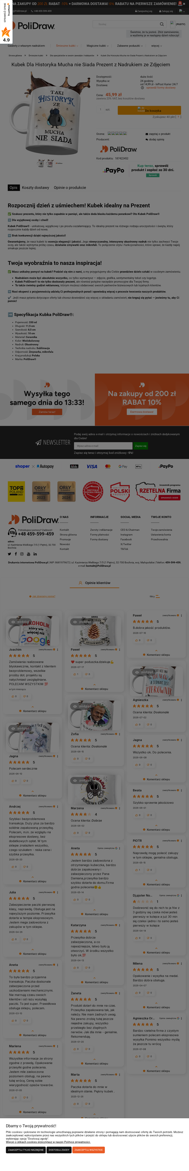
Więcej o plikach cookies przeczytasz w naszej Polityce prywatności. (48, 1142)
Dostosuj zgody (59, 1149)
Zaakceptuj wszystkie (89, 1149)
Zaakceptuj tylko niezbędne (26, 1149)
